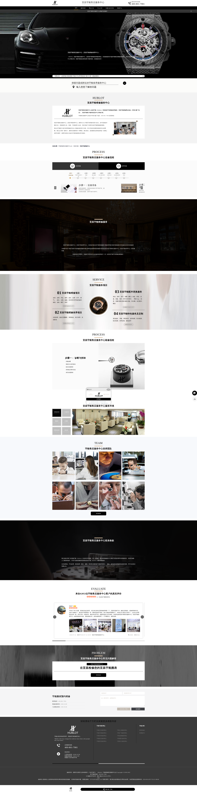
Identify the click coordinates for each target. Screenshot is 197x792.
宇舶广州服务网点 (122, 733)
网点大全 (91, 8)
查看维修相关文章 (68, 306)
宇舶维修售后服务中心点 (65, 146)
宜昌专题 (76, 146)
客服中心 (119, 8)
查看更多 (98, 675)
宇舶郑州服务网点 (102, 741)
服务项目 (83, 8)
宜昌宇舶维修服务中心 (98, 635)
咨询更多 (98, 513)
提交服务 (138, 709)
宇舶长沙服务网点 (122, 741)
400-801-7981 (124, 709)
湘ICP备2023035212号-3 (104, 776)
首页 (76, 8)
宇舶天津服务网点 (102, 733)
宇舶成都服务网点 (122, 735)
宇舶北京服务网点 (102, 730)
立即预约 (98, 399)
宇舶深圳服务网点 (102, 735)
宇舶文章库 (142, 725)
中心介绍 (99, 8)
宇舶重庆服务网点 (122, 738)
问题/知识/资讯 (110, 8)
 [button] (142, 616)
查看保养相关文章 (68, 323)
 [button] (54, 616)
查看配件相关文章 (128, 307)
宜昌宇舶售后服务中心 (93, 2)
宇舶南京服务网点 (102, 738)
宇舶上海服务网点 (122, 730)
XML (98, 778)
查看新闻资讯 (128, 324)
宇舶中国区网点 (101, 725)
